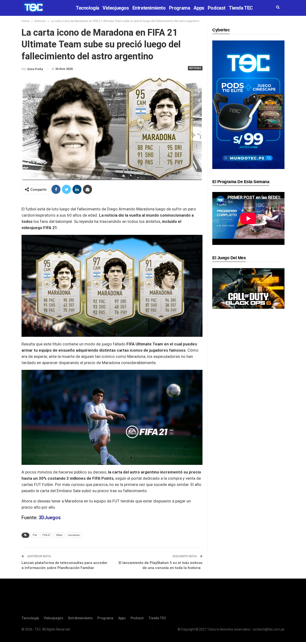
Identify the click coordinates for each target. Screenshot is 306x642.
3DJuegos (50, 517)
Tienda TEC (241, 8)
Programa (179, 8)
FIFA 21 (47, 535)
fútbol (59, 535)
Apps (198, 8)
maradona (74, 535)
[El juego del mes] (248, 288)
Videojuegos (116, 8)
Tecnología (87, 8)
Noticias (195, 68)
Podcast (216, 8)
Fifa (35, 535)
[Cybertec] (248, 104)
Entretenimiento (149, 8)
